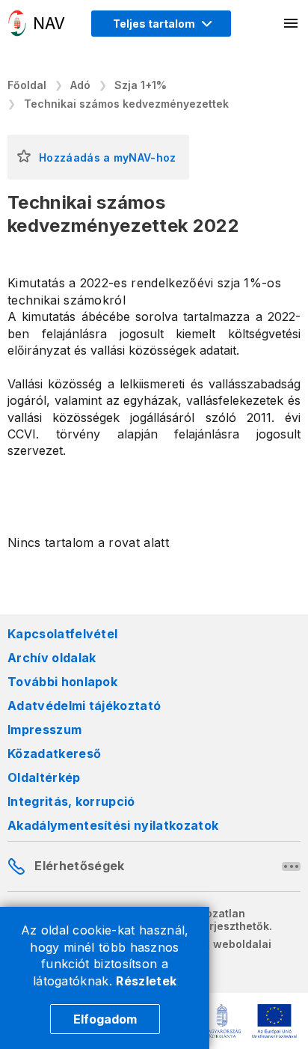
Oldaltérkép (44, 777)
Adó (80, 85)
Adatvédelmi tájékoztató (84, 705)
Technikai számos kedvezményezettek (126, 103)
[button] (23, 157)
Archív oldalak (51, 657)
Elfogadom (105, 1019)
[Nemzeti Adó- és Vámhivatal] (36, 23)
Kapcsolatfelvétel (62, 633)
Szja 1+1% (140, 85)
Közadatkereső (54, 753)
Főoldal (26, 85)
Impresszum (44, 729)
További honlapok (62, 681)
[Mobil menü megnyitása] (292, 23)
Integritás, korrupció (71, 801)
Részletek (146, 980)
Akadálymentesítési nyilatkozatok (112, 825)
